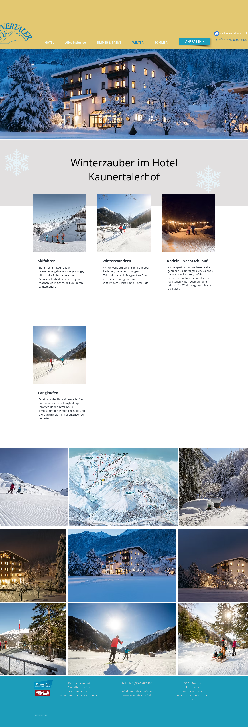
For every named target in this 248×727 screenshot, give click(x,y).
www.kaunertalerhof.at (137, 695)
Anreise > (193, 687)
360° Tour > (192, 683)
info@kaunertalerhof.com (137, 691)
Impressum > (192, 691)
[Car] (216, 33)
